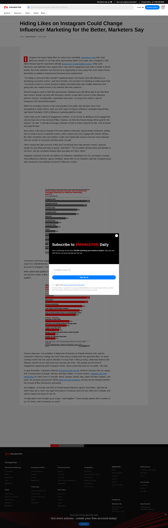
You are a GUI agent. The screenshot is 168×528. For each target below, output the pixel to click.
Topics (27, 13)
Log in (139, 7)
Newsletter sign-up (103, 2)
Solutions (7, 13)
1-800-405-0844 (159, 2)
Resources (17, 13)
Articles (36, 13)
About (43, 13)
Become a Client (152, 7)
